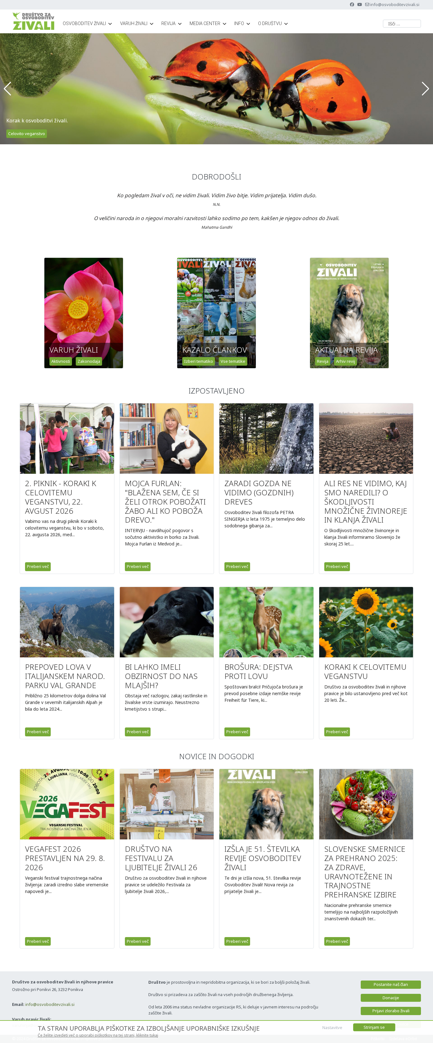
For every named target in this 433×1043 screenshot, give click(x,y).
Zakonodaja (89, 361)
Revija (168, 23)
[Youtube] (359, 4)
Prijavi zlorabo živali (391, 1011)
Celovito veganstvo (26, 133)
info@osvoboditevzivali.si (394, 4)
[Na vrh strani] (422, 1031)
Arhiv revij (345, 361)
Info (239, 23)
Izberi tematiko (198, 361)
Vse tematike (233, 361)
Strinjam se (374, 1027)
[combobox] (402, 24)
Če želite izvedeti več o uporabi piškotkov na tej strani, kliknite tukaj (98, 1035)
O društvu (270, 23)
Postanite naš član (391, 984)
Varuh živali (133, 23)
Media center (205, 23)
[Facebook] (352, 4)
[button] (7, 89)
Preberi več (38, 566)
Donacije (391, 998)
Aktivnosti (60, 361)
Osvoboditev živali (84, 23)
